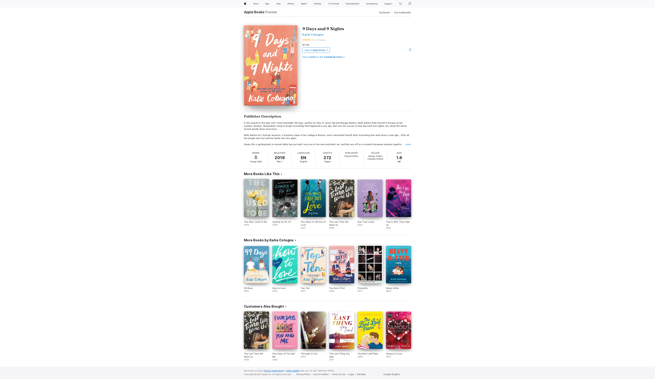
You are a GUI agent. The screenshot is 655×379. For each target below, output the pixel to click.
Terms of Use (338, 374)
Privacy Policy (303, 374)
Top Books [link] (384, 12)
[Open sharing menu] (410, 50)
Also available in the (322, 57)
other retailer (292, 371)
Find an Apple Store (273, 371)
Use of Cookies (321, 374)
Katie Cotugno (312, 34)
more (408, 144)
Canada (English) (391, 374)
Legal (351, 374)
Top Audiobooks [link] (402, 12)
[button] (400, 3)
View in (315, 50)
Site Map (361, 374)
